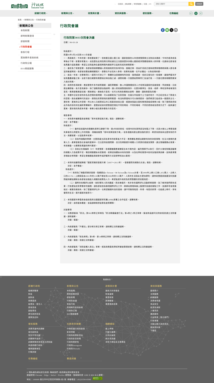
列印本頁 (176, 30)
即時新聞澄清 (27, 36)
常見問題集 (138, 4)
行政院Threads (73, 349)
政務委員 (32, 301)
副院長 (31, 297)
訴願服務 (154, 297)
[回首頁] (27, 6)
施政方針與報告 (112, 291)
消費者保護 (155, 301)
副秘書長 (32, 311)
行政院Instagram (74, 345)
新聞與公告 (29, 20)
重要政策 (109, 297)
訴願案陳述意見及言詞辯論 (40, 342)
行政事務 (154, 321)
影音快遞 (71, 332)
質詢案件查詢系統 (29, 58)
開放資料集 (155, 327)
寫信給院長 (33, 332)
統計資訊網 (110, 339)
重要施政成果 (111, 304)
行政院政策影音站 (75, 335)
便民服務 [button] (147, 13)
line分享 (167, 30)
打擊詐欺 (32, 352)
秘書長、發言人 (35, 304)
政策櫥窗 (109, 301)
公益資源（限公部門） (160, 317)
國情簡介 (154, 291)
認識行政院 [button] (40, 13)
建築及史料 (33, 317)
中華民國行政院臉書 (76, 329)
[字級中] (196, 14)
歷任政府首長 (34, 314)
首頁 (20, 20)
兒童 (145, 4)
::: (115, 4)
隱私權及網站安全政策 (39, 372)
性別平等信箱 (34, 335)
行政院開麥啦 (73, 342)
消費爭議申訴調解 (36, 329)
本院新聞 (25, 30)
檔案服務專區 (34, 349)
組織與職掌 (33, 291)
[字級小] (191, 14)
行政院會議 (41, 20)
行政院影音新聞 (74, 339)
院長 (30, 294)
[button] (191, 13)
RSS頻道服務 (27, 68)
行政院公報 (26, 63)
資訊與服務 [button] (120, 13)
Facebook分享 (163, 30)
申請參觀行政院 (35, 345)
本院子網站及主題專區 (115, 342)
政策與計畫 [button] (93, 13)
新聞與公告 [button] (66, 13)
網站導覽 (128, 4)
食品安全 (154, 304)
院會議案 (109, 294)
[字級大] (201, 14)
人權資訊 (154, 311)
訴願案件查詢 (34, 339)
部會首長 (32, 307)
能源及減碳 (155, 307)
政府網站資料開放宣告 (69, 372)
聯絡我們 (54, 372)
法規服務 (154, 294)
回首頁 (120, 4)
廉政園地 (154, 314)
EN (150, 4)
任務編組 (33, 359)
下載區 (153, 331)
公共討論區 (110, 335)
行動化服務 (110, 332)
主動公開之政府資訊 (159, 324)
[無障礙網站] (97, 379)
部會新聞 (25, 41)
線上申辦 (109, 329)
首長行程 (25, 52)
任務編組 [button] (173, 13)
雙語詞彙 (71, 359)
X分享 (171, 30)
